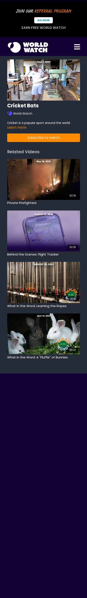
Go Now (43, 20)
